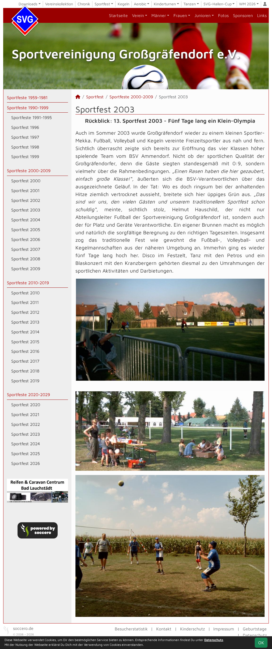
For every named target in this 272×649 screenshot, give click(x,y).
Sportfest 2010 (25, 292)
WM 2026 (247, 4)
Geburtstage (255, 628)
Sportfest (102, 4)
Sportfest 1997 (25, 137)
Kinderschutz (192, 628)
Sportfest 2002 (25, 200)
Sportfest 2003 (25, 209)
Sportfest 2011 (25, 302)
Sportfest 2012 (25, 312)
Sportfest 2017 (25, 361)
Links (262, 15)
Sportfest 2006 (25, 239)
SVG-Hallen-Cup (217, 4)
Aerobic (140, 4)
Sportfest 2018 (25, 370)
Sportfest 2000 (25, 180)
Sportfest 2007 (25, 249)
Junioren (202, 15)
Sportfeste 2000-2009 (28, 170)
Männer (158, 15)
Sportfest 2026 (25, 463)
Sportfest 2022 (25, 424)
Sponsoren (243, 15)
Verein (138, 15)
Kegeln (123, 4)
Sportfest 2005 (25, 229)
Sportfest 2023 (25, 434)
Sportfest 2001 (25, 190)
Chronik (84, 4)
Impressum (223, 628)
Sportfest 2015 (25, 341)
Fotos (223, 15)
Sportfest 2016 (25, 351)
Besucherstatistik (131, 628)
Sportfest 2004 (25, 219)
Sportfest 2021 (25, 414)
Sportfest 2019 (25, 380)
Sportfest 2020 (25, 404)
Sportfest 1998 (25, 147)
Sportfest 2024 (25, 443)
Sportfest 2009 (25, 268)
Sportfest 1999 (25, 156)
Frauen (180, 15)
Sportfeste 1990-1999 (27, 107)
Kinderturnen (165, 4)
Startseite (118, 15)
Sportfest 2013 (25, 322)
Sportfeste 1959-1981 (27, 97)
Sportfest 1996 (25, 127)
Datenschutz (255, 635)
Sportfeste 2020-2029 (28, 394)
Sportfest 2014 (25, 331)
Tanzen (190, 4)
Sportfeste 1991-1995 (31, 117)
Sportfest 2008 (25, 258)
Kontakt (163, 628)
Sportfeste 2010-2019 (28, 282)
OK (261, 642)
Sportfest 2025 (25, 453)
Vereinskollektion (59, 4)
